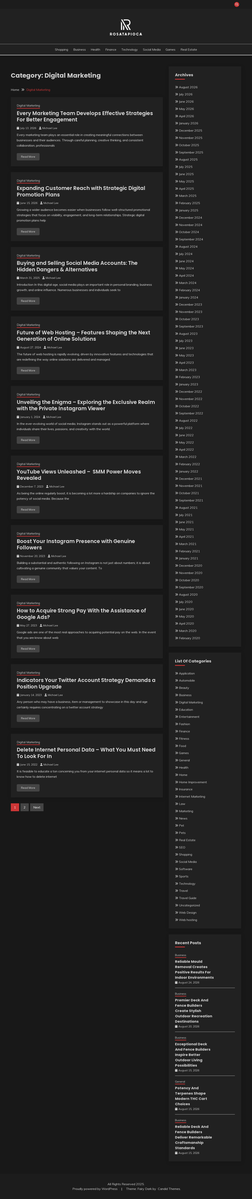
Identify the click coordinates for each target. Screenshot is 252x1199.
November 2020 (190, 573)
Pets (182, 833)
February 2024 (189, 290)
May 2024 (186, 268)
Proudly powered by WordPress (95, 1189)
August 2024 (188, 246)
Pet (181, 825)
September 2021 (191, 500)
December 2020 (190, 565)
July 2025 (186, 167)
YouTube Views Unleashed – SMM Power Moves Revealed (79, 475)
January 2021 (188, 558)
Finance (110, 49)
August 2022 (188, 420)
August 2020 (188, 594)
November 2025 (190, 138)
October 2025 (189, 145)
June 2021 (186, 522)
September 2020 (191, 587)
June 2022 (186, 435)
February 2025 (189, 203)
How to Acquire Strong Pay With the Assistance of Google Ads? (81, 614)
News (183, 818)
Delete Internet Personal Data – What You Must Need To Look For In (86, 753)
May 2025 (186, 181)
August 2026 (188, 87)
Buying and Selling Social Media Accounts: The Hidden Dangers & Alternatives (77, 266)
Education (186, 710)
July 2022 (186, 428)
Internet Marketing (192, 796)
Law (182, 804)
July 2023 (186, 341)
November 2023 (190, 312)
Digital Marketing (28, 105)
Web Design (187, 912)
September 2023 (191, 326)
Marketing (186, 811)
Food (182, 746)
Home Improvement (193, 782)
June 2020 (186, 609)
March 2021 (187, 544)
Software (185, 869)
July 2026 (186, 94)
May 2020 (186, 616)
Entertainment (189, 717)
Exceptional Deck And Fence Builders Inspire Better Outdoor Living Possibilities (192, 1055)
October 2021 (189, 493)
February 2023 (189, 377)
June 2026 (186, 101)
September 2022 (191, 413)
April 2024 (186, 275)
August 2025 (188, 159)
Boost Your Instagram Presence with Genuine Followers (76, 544)
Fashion (184, 724)
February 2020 (189, 638)
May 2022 (186, 442)
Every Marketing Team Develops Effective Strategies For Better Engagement (85, 116)
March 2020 (187, 631)
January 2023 (188, 384)
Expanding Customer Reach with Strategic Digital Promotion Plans (81, 191)
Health (95, 49)
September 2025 (191, 152)
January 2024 (188, 297)
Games (170, 49)
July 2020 (186, 602)
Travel (183, 891)
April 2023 (186, 363)
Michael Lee (49, 128)
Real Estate (189, 49)
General (184, 760)
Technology (129, 49)
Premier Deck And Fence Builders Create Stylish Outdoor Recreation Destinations (193, 1011)
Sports (183, 876)
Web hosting (188, 920)
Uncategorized (189, 905)
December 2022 (190, 391)
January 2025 (188, 210)
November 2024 (190, 225)
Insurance (186, 789)
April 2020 (186, 623)
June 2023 (186, 348)
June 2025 (186, 174)
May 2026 (186, 109)
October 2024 (189, 232)
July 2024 (186, 254)
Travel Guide (187, 898)
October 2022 (189, 406)
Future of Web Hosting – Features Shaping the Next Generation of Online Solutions (83, 336)
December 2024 (190, 218)
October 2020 (189, 580)
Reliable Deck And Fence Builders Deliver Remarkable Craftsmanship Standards (193, 1137)
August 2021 (188, 508)
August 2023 (188, 334)
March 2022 (187, 457)
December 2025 (190, 130)
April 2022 (186, 449)
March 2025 (187, 196)
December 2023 (190, 304)
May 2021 (186, 529)
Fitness (184, 738)
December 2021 (190, 479)
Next (36, 807)
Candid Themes (169, 1189)
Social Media (152, 49)
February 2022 (189, 464)
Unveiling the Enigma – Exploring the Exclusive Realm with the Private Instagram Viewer (86, 405)
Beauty (184, 688)
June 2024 (186, 261)
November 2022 (190, 399)
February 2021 (189, 551)
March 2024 (187, 283)
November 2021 (190, 486)
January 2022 (188, 471)
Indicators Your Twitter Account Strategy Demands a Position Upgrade (86, 683)
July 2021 (186, 515)
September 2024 (191, 239)
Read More (28, 156)
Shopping (61, 49)
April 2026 (186, 116)
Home (183, 775)
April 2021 (186, 537)
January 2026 (188, 123)
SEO (182, 847)
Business (79, 49)
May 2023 (186, 355)
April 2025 (186, 189)
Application (187, 673)
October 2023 (189, 319)
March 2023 (187, 370)
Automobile (187, 680)
